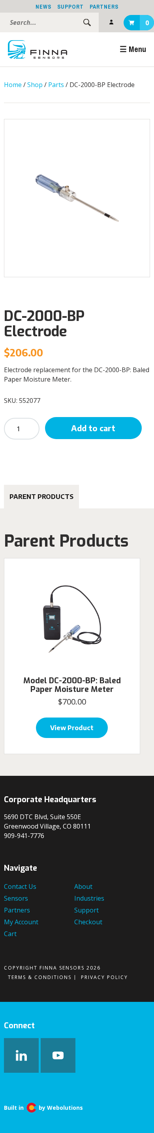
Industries (89, 898)
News (43, 6)
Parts (56, 84)
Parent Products (41, 497)
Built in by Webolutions (43, 1107)
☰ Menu (133, 49)
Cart (147, 23)
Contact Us (20, 886)
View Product (72, 728)
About (83, 886)
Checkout (88, 922)
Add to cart (93, 428)
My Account (111, 22)
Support (70, 6)
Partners (104, 6)
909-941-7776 (24, 835)
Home (13, 84)
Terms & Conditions (39, 977)
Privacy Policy (104, 977)
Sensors (16, 898)
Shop (35, 84)
